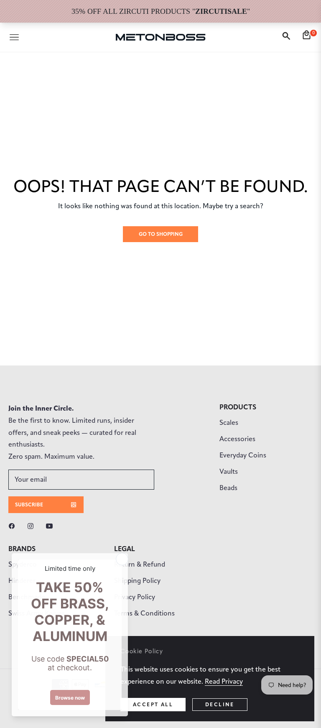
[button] (288, 37)
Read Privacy (224, 681)
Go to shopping (161, 234)
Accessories (237, 439)
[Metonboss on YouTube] (51, 526)
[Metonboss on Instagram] (32, 526)
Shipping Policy (137, 581)
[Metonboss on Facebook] (13, 526)
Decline (219, 704)
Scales (228, 423)
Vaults (228, 471)
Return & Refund (139, 564)
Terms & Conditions (144, 613)
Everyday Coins (242, 455)
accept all (153, 704)
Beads (228, 488)
